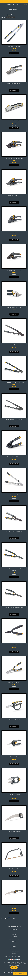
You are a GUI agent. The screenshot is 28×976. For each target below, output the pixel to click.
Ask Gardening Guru (20, 973)
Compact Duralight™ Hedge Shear (14, 644)
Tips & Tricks (14, 934)
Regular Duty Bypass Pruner (14, 307)
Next (14, 14)
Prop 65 (14, 953)
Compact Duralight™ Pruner (14, 270)
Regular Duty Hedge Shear (14, 682)
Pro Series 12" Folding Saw (14, 121)
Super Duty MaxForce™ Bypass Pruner (14, 158)
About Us (14, 941)
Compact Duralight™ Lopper (14, 456)
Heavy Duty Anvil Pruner (14, 232)
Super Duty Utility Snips (14, 719)
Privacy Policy (14, 948)
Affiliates (14, 946)
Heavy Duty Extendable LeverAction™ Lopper (14, 382)
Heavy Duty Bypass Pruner (14, 195)
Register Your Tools (14, 939)
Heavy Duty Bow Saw (14, 868)
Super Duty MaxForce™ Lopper (14, 344)
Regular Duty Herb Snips (14, 794)
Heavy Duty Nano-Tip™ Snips (14, 756)
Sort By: (3, 17)
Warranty (14, 936)
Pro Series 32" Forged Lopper (14, 46)
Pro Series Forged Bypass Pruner (14, 83)
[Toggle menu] (3, 4)
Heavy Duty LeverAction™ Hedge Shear (14, 607)
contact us (14, 929)
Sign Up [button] (14, 967)
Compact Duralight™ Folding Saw (14, 906)
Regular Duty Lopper (14, 494)
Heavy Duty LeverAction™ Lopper (14, 419)
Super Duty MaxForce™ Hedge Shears (14, 531)
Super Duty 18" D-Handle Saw (14, 831)
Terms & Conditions (14, 951)
